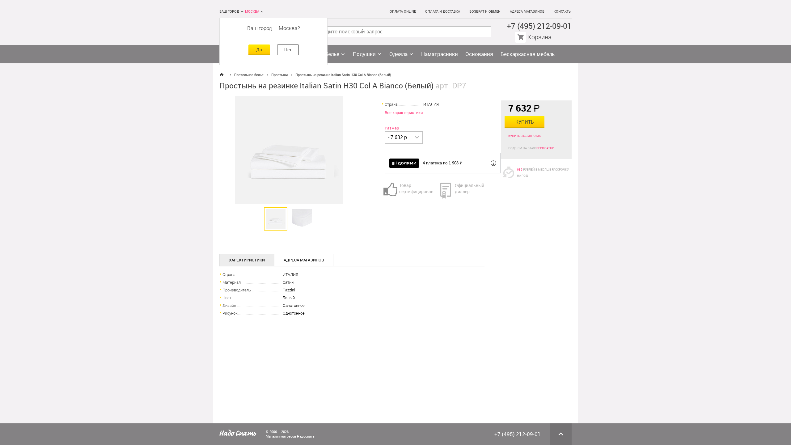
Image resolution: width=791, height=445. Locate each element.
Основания (479, 54)
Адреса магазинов (527, 12)
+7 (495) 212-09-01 (539, 26)
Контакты (563, 12)
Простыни (279, 75)
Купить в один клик (524, 136)
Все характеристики (404, 112)
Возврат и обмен (485, 12)
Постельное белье (249, 75)
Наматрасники (439, 54)
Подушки (364, 54)
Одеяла (398, 54)
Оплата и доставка (442, 12)
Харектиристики (247, 260)
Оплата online (403, 12)
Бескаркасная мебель (528, 54)
